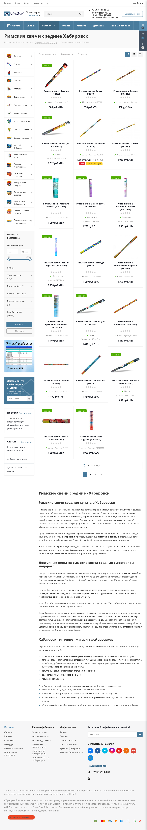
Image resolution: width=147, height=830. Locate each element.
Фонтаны (9, 740)
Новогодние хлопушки (10, 753)
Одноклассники (126, 750)
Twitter (105, 750)
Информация (68, 727)
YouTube (119, 750)
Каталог (9, 727)
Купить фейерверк (43, 727)
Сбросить (19, 331)
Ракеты (8, 736)
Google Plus (133, 750)
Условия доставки (41, 740)
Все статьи (26, 441)
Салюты (8, 732)
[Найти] (80, 14)
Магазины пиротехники (39, 745)
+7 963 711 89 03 (101, 9)
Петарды (8, 744)
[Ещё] (138, 25)
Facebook (97, 750)
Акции (63, 732)
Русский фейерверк (70, 748)
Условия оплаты (40, 736)
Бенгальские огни (13, 748)
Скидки (64, 736)
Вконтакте (90, 750)
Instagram (112, 750)
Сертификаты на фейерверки (40, 759)
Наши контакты (68, 740)
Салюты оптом (39, 732)
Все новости (25, 413)
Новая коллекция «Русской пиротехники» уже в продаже (18, 425)
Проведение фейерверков (39, 752)
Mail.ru (90, 758)
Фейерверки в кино (17, 459)
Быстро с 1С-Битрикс (19, 817)
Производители (68, 744)
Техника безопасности (71, 752)
